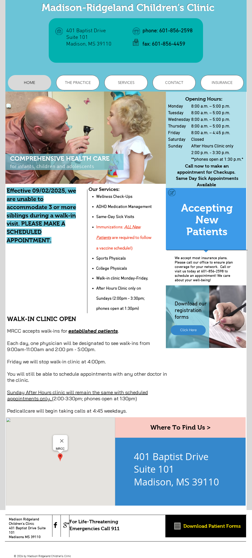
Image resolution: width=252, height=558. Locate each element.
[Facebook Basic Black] (55, 525)
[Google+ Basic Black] (66, 525)
